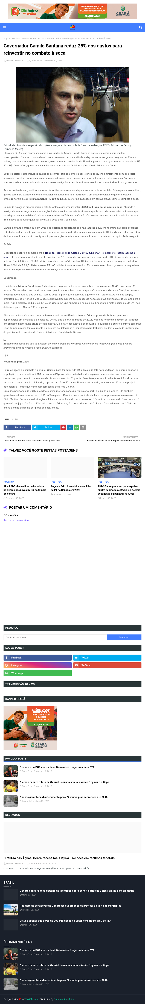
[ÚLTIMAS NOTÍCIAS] (72, 837)
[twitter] (107, 658)
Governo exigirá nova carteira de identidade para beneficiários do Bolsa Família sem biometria (77, 890)
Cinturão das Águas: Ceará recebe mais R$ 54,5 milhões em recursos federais (59, 858)
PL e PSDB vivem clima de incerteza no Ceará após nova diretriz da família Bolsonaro (25, 490)
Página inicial (10, 38)
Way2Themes (31, 999)
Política (22, 38)
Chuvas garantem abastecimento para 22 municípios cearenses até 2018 (64, 797)
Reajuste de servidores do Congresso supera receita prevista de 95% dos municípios (70, 905)
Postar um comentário (16, 520)
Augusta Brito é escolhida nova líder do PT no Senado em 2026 (71, 488)
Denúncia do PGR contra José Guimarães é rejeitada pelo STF (57, 767)
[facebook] (38, 658)
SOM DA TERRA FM (15, 60)
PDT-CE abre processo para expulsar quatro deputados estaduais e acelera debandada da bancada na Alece (119, 490)
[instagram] (38, 665)
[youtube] (107, 665)
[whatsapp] (38, 673)
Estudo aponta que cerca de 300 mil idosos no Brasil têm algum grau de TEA (65, 920)
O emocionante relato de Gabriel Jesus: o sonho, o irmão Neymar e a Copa (64, 782)
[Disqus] (72, 575)
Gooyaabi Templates (64, 999)
